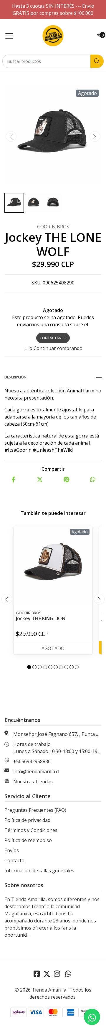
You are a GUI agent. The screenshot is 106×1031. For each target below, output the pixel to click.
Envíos (11, 850)
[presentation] (11, 136)
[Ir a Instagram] (57, 974)
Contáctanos (53, 338)
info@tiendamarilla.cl (36, 771)
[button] (29, 667)
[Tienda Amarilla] (53, 35)
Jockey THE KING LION (40, 618)
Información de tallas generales (39, 870)
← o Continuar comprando (53, 348)
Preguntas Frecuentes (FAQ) (35, 810)
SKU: (37, 282)
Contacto (14, 860)
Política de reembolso (28, 840)
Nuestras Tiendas (33, 781)
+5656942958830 (32, 761)
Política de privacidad (27, 820)
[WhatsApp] (68, 974)
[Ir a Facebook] (37, 974)
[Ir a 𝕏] (46, 974)
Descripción (15, 377)
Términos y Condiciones (30, 830)
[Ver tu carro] (99, 35)
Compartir (53, 469)
